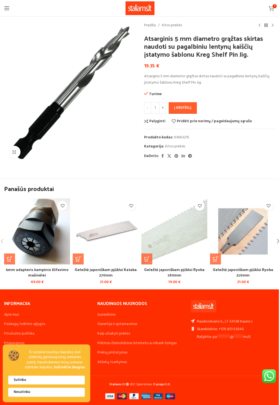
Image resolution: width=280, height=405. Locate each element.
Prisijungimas (14, 343)
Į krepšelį (182, 108)
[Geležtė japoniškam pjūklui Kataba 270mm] (106, 231)
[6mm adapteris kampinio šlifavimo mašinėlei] (37, 231)
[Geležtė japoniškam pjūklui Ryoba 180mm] (174, 231)
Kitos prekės (172, 25)
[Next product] (272, 25)
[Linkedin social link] (183, 156)
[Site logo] (140, 8)
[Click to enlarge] (14, 152)
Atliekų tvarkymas (112, 362)
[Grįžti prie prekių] (266, 25)
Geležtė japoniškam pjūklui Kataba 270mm (106, 272)
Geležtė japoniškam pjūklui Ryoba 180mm (174, 272)
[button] (9, 258)
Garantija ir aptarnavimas (117, 324)
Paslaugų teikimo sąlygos (24, 324)
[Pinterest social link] (176, 156)
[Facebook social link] (162, 156)
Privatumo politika (19, 333)
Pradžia (150, 25)
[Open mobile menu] (6, 8)
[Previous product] (259, 25)
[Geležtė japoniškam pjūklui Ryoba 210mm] (243, 231)
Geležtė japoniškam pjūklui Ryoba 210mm (243, 272)
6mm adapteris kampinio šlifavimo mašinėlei (37, 272)
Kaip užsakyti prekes (113, 333)
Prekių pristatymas (112, 352)
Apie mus (11, 315)
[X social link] (169, 156)
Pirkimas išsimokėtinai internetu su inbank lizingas (137, 343)
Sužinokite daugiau (69, 367)
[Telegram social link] (190, 156)
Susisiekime (106, 315)
